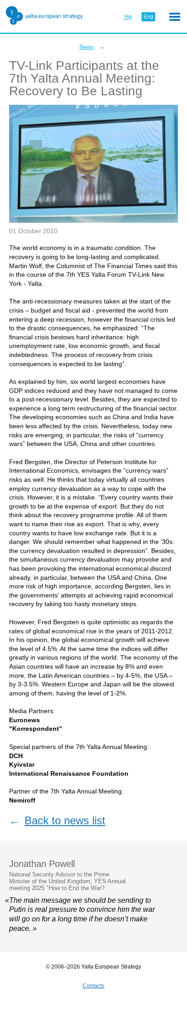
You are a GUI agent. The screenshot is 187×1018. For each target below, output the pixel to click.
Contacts (93, 986)
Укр (128, 17)
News (86, 47)
